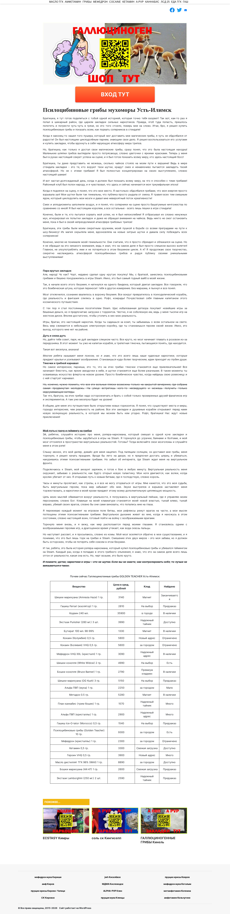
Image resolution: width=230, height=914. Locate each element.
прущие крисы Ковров (177, 877)
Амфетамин (73, 1)
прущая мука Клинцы (112, 897)
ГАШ (185, 1)
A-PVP (140, 1)
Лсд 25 (165, 1)
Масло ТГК (56, 1)
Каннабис (152, 1)
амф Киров (48, 884)
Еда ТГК (176, 1)
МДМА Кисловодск (112, 884)
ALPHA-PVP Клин (112, 890)
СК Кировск (48, 897)
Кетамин (128, 1)
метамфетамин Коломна (177, 890)
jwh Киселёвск (113, 877)
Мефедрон (100, 1)
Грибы (87, 1)
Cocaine (115, 1)
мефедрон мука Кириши (48, 877)
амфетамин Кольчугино (177, 897)
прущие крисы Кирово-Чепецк (48, 890)
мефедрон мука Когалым (177, 884)
